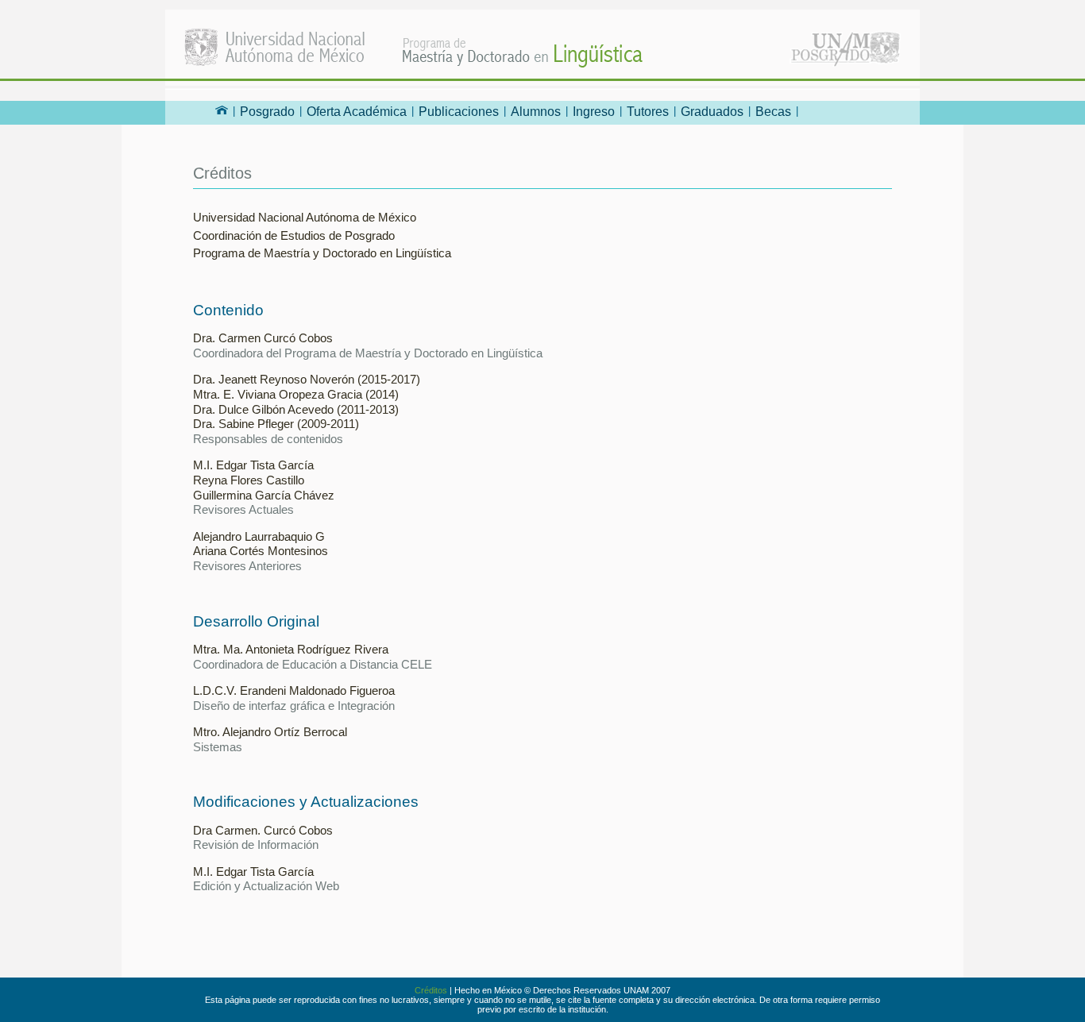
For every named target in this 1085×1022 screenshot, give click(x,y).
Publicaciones (459, 111)
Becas (773, 111)
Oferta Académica (357, 111)
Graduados (712, 111)
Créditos (431, 990)
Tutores (648, 111)
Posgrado (267, 111)
